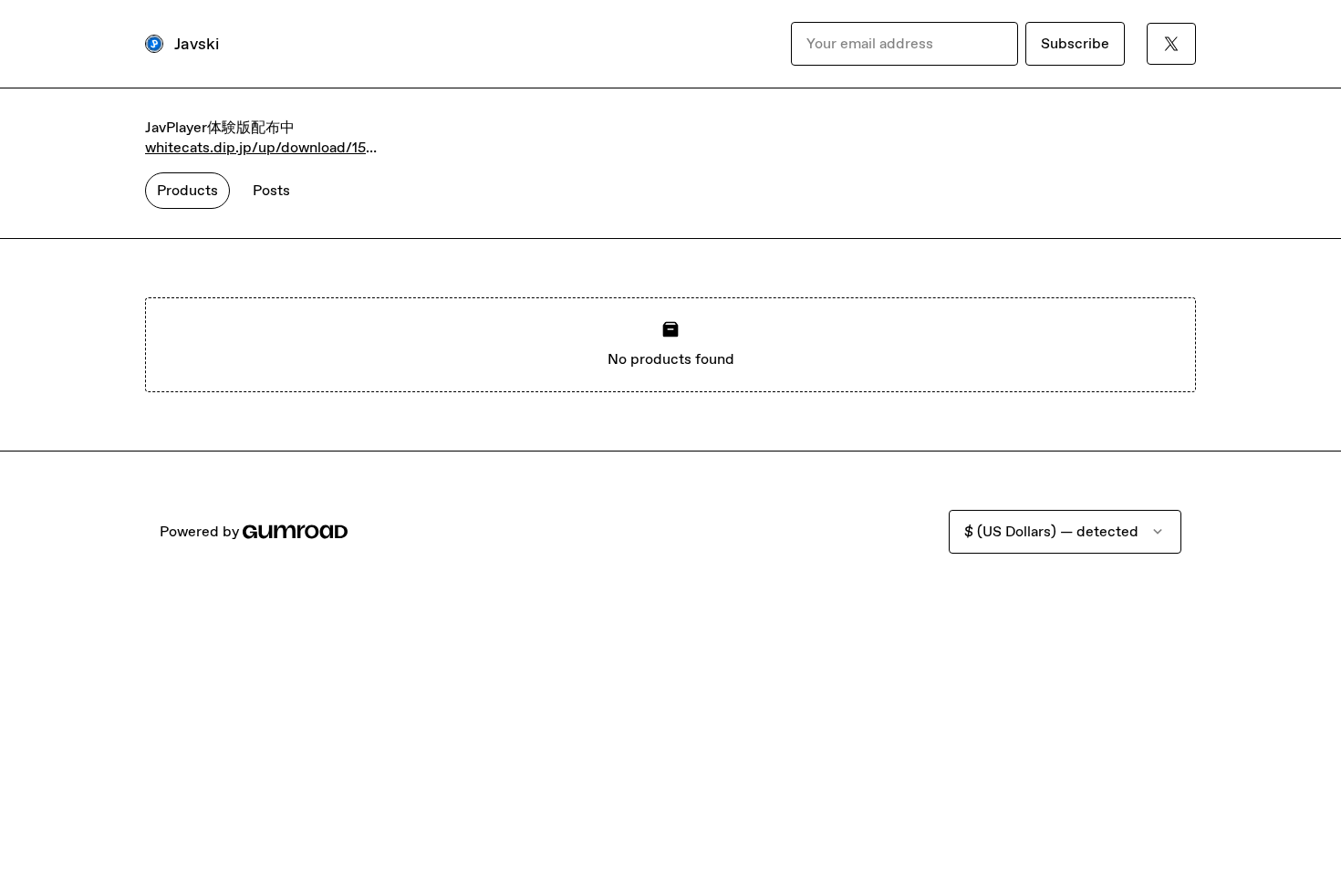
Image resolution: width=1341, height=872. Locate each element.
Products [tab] (187, 190)
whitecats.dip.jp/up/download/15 (255, 147)
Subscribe (1075, 43)
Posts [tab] (271, 190)
